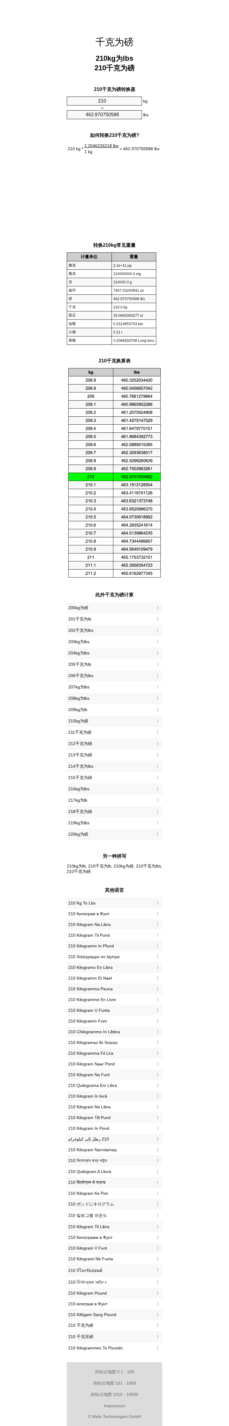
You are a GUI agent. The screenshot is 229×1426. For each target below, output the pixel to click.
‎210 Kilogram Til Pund (89, 935)
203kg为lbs (78, 641)
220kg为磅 (78, 834)
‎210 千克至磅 (80, 1336)
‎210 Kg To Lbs (81, 903)
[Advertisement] (37, 90)
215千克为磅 (80, 777)
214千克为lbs (80, 766)
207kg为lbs (78, 687)
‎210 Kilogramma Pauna (90, 988)
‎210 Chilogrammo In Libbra (94, 1031)
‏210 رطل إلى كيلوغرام (88, 1139)
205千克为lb (79, 664)
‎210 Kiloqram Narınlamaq (92, 1149)
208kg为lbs (78, 698)
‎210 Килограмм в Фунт (90, 1237)
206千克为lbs (80, 675)
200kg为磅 (78, 607)
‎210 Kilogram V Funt (87, 1248)
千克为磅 (114, 42)
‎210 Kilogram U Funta (89, 1010)
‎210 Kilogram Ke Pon (88, 1193)
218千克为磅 (80, 811)
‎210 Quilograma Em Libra (92, 1085)
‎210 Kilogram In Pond (88, 1128)
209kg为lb (77, 709)
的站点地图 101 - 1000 (114, 1383)
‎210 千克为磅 (80, 1325)
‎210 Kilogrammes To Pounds (95, 1348)
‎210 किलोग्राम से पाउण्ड (87, 1182)
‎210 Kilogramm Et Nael (90, 978)
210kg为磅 (78, 721)
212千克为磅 (80, 743)
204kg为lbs (78, 653)
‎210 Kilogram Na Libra (89, 924)
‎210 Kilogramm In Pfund (91, 946)
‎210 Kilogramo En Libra (90, 967)
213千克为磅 (80, 754)
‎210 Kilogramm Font (87, 1021)
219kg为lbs (78, 822)
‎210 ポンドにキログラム (91, 1204)
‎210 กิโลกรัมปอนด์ (85, 1270)
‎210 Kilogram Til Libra (88, 1226)
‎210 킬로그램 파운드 (87, 1215)
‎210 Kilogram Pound (87, 1293)
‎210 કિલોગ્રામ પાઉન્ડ (87, 1282)
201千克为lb (79, 619)
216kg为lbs (78, 788)
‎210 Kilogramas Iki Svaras (92, 1042)
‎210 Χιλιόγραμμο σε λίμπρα (94, 956)
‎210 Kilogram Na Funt (89, 1074)
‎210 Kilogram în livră (87, 1096)
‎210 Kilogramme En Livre (92, 999)
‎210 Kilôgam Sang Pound (92, 1314)
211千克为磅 (80, 732)
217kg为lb (77, 800)
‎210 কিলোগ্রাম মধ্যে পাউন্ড (87, 1160)
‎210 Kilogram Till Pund (89, 1117)
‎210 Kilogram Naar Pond (91, 1064)
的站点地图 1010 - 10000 (114, 1394)
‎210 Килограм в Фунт (88, 913)
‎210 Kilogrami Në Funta (90, 1258)
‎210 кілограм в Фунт (87, 1303)
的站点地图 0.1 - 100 (114, 1371)
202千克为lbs (80, 630)
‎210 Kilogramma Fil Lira (90, 1053)
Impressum (114, 1405)
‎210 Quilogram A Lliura (89, 1171)
